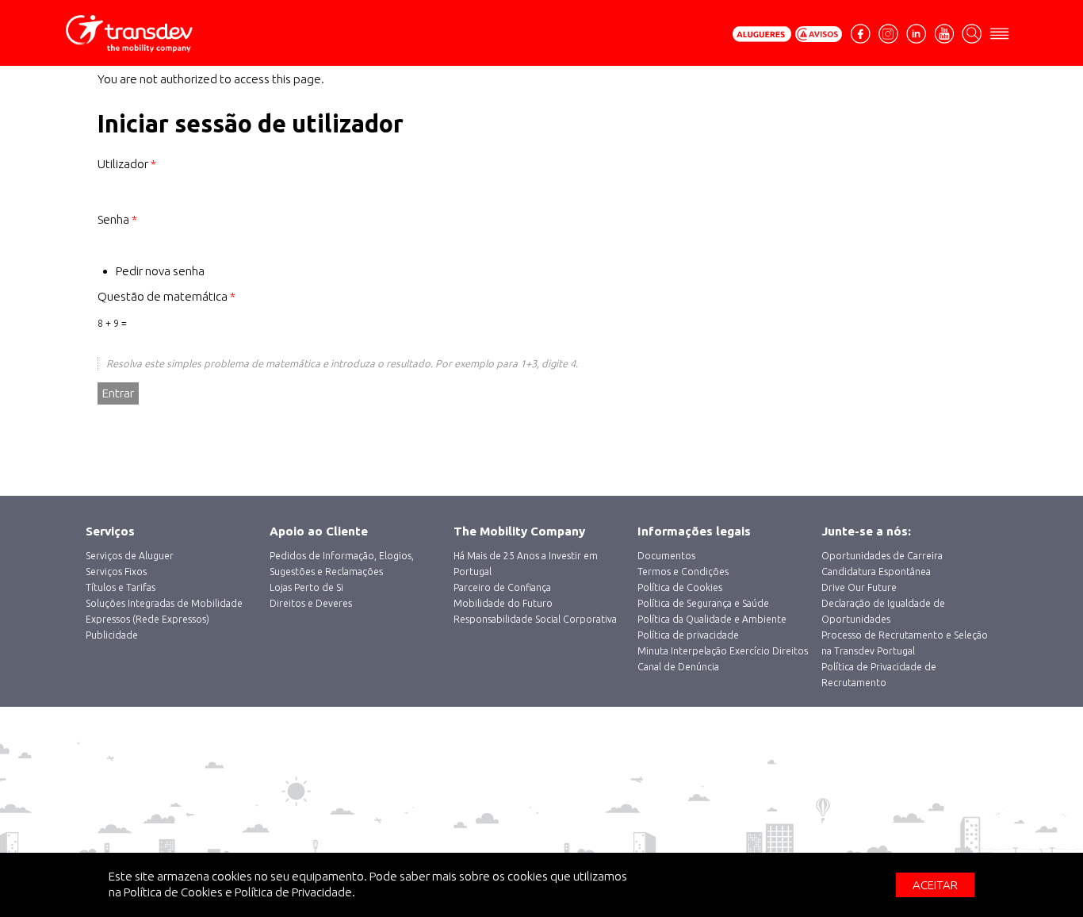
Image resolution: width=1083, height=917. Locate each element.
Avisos (819, 34)
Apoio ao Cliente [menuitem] (319, 531)
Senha (117, 219)
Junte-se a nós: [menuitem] (866, 531)
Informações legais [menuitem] (694, 531)
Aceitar (935, 885)
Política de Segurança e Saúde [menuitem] (703, 603)
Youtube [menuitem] (944, 32)
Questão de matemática (166, 296)
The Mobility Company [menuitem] (519, 531)
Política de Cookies (173, 892)
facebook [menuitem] (862, 40)
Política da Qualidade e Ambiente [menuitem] (711, 619)
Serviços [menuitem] (110, 531)
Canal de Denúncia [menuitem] (678, 667)
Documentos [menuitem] (666, 556)
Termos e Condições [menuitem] (683, 571)
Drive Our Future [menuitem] (859, 587)
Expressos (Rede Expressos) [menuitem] (147, 619)
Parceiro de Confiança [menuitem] (502, 587)
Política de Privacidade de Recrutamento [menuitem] (878, 675)
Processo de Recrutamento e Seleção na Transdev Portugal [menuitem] (904, 643)
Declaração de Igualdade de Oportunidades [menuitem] (883, 611)
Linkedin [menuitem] (916, 32)
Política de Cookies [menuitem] (679, 587)
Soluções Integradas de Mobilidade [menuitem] (164, 603)
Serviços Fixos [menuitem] (116, 571)
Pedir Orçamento (762, 34)
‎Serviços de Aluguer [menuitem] (130, 556)
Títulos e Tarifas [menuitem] (120, 587)
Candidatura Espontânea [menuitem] (876, 571)
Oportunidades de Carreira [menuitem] (882, 556)
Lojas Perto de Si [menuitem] (306, 587)
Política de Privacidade (293, 892)
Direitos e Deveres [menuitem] (311, 603)
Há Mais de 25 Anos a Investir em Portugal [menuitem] (525, 564)
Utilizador (127, 164)
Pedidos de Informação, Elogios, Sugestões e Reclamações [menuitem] (342, 564)
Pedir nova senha (160, 271)
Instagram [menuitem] (888, 32)
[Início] (161, 34)
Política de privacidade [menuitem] (688, 635)
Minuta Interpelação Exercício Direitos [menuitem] (722, 651)
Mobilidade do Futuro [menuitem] (503, 603)
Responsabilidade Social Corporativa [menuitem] (535, 619)
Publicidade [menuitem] (112, 635)
